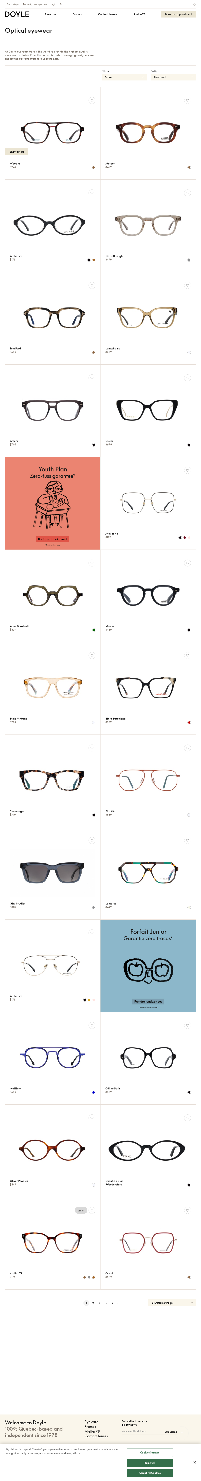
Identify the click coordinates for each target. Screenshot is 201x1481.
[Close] (194, 1462)
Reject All (149, 1462)
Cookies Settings (149, 1452)
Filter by (105, 71)
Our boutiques (13, 4)
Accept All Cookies (150, 1472)
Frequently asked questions (35, 4)
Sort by (154, 71)
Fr (61, 4)
